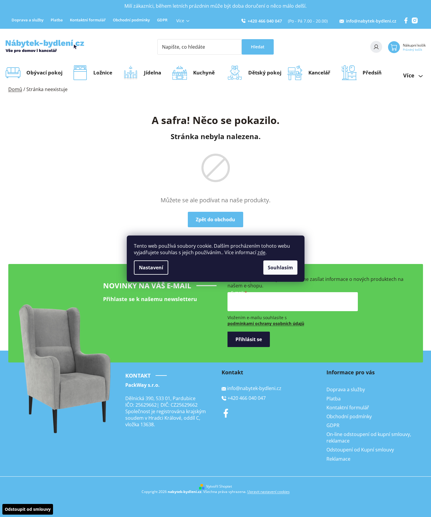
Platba (57, 20)
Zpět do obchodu (215, 219)
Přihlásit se (248, 339)
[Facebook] (226, 413)
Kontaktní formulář (88, 20)
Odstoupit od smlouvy (28, 509)
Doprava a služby (28, 20)
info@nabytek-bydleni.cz (371, 21)
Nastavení (151, 267)
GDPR (162, 20)
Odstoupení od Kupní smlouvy (360, 449)
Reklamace (338, 459)
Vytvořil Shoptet (219, 486)
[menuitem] (46, 72)
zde (261, 252)
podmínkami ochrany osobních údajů (265, 323)
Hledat (258, 47)
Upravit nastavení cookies (268, 491)
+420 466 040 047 (265, 21)
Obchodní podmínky (131, 20)
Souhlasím (280, 267)
